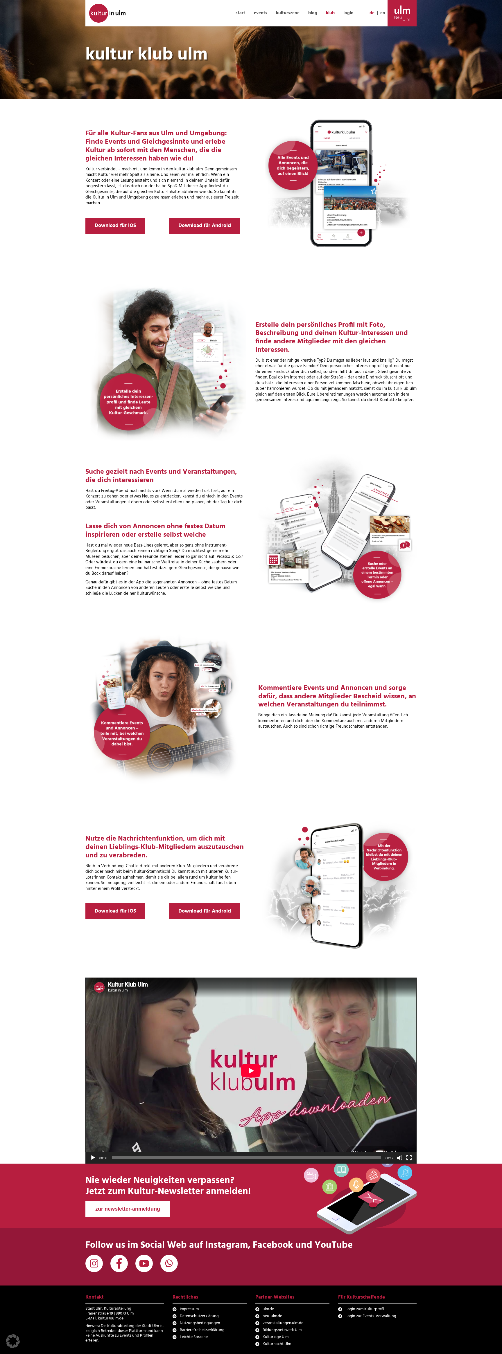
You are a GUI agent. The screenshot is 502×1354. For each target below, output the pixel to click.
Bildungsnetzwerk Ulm (282, 1330)
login (348, 13)
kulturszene (288, 13)
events (260, 13)
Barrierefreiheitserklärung (202, 1330)
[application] (251, 1071)
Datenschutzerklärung (199, 1316)
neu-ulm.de (272, 1316)
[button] (13, 1341)
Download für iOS (115, 225)
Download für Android (204, 225)
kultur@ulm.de (110, 1318)
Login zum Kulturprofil (364, 1309)
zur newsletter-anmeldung (127, 1209)
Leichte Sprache (194, 1337)
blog (312, 13)
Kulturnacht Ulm (277, 1344)
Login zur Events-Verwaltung (370, 1316)
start (240, 13)
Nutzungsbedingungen (200, 1323)
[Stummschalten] (400, 1158)
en (382, 13)
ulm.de (268, 1309)
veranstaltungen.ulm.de (283, 1323)
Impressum (189, 1309)
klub (330, 13)
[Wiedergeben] (93, 1158)
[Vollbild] (409, 1158)
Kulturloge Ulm (275, 1337)
